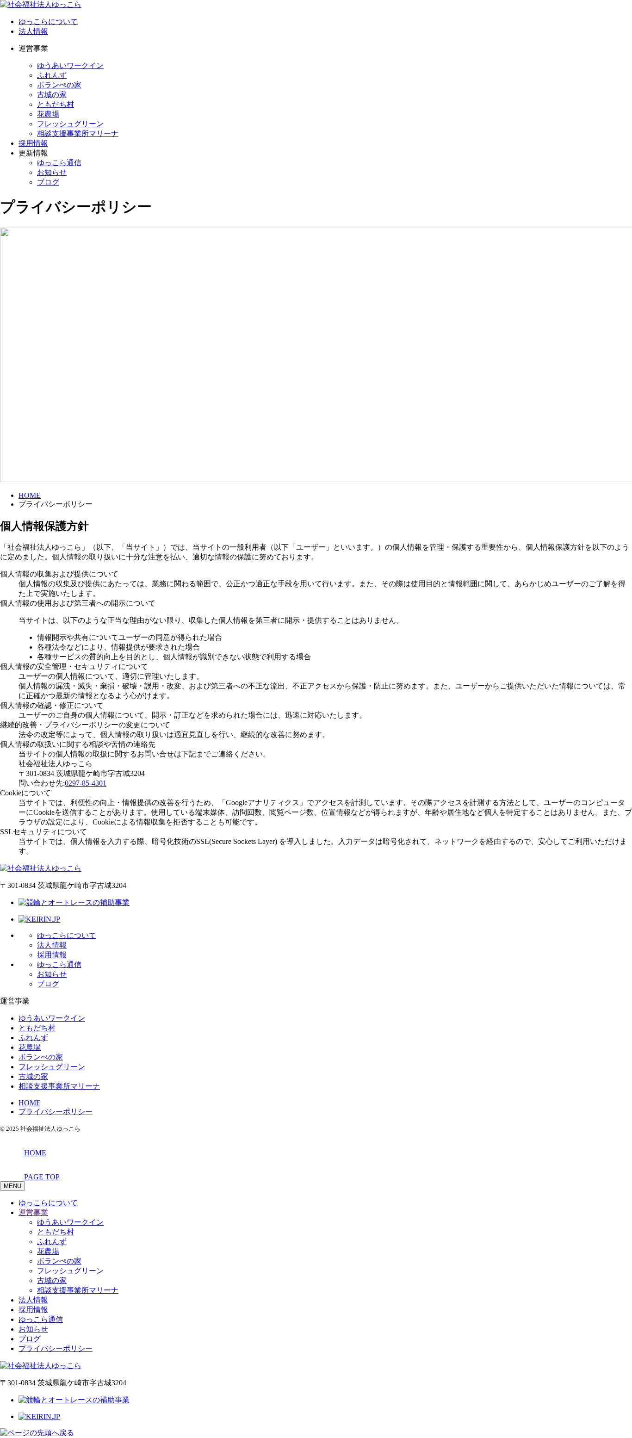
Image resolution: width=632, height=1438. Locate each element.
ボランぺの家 (59, 85)
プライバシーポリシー (56, 1112)
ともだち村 (55, 104)
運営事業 (33, 1212)
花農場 (48, 114)
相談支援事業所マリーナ (77, 133)
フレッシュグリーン (70, 124)
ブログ (48, 182)
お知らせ (52, 172)
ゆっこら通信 (59, 163)
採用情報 (33, 143)
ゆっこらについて (48, 21)
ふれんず (52, 75)
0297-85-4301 (85, 783)
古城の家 (52, 95)
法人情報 (33, 31)
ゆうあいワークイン (70, 65)
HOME (30, 1103)
